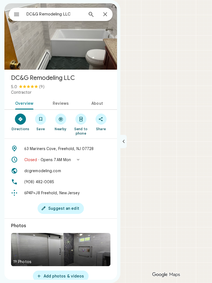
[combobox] (54, 14)
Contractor (21, 92)
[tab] (23, 102)
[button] (60, 159)
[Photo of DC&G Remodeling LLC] (60, 36)
